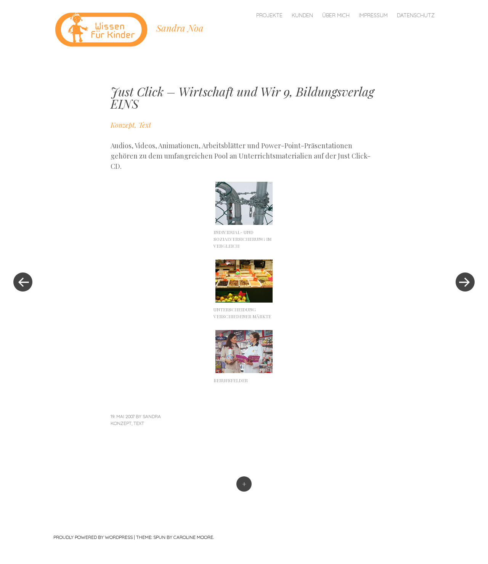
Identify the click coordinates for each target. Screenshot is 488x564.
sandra (152, 416)
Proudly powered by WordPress (93, 537)
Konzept (121, 423)
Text (138, 423)
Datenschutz (416, 15)
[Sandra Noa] (104, 28)
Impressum (373, 15)
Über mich (336, 15)
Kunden (302, 15)
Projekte (269, 15)
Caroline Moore (193, 537)
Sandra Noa (180, 28)
